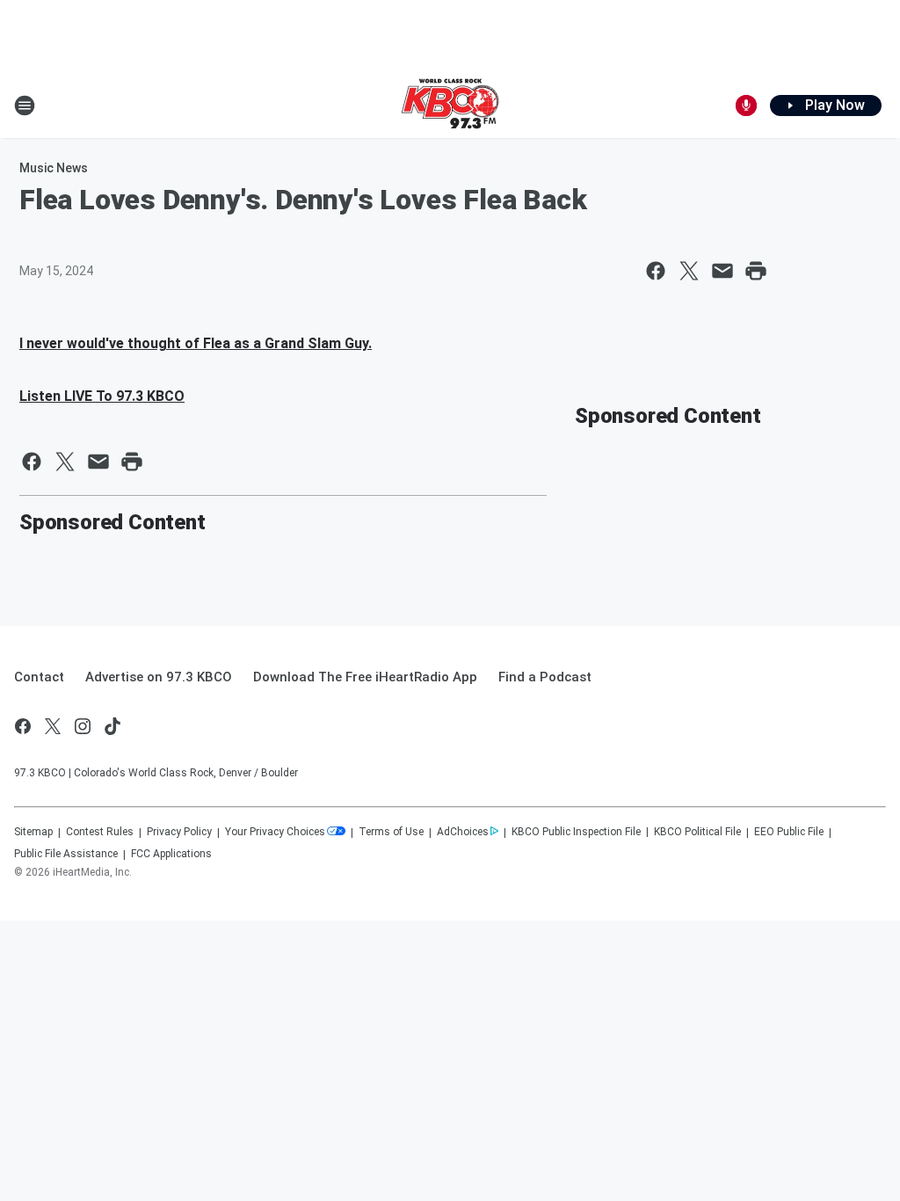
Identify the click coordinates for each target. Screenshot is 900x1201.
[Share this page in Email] (722, 270)
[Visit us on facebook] (22, 726)
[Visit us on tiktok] (112, 726)
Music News (53, 168)
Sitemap (33, 832)
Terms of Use (391, 832)
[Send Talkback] (746, 105)
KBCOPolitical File (697, 832)
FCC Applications (171, 854)
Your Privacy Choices (275, 832)
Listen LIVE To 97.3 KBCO (102, 396)
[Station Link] (450, 105)
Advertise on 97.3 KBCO (158, 677)
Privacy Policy (179, 832)
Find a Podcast (545, 677)
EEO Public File (789, 832)
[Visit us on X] (52, 726)
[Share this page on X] (689, 270)
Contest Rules (100, 832)
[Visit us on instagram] (82, 726)
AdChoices (463, 832)
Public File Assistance (66, 854)
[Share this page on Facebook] (655, 270)
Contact (39, 677)
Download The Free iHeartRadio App (365, 677)
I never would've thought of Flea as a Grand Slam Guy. (195, 343)
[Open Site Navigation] (24, 105)
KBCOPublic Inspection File (576, 832)
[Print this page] (756, 270)
